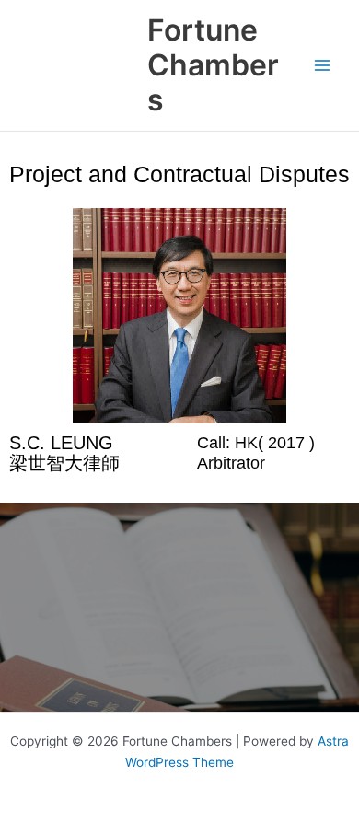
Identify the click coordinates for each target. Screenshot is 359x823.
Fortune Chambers (213, 65)
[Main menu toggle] (323, 66)
